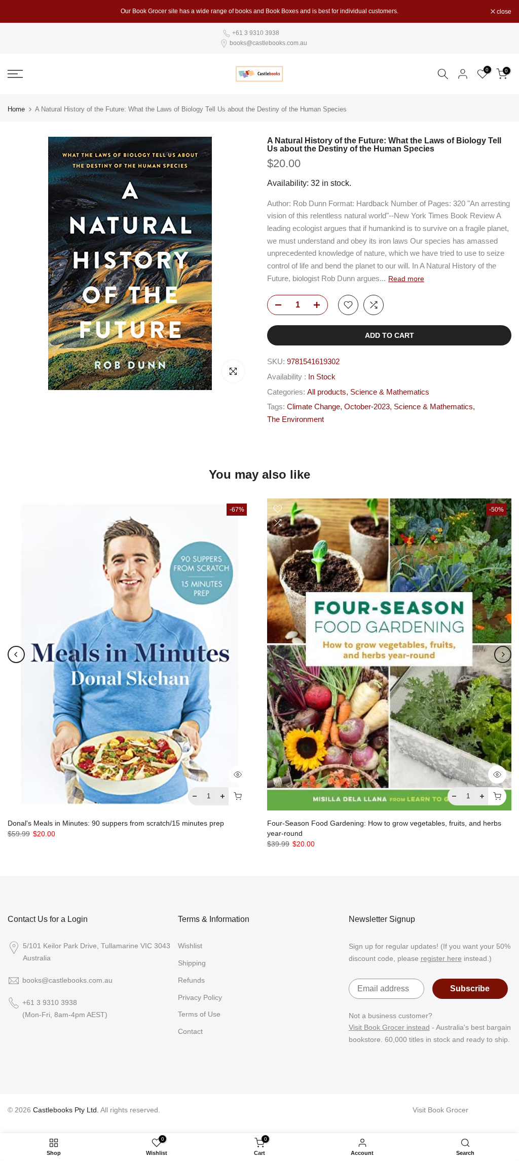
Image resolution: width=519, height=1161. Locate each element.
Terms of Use (199, 1014)
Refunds (191, 980)
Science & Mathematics (389, 392)
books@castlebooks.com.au (268, 43)
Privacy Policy (200, 997)
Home (16, 109)
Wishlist (190, 946)
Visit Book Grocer (440, 1110)
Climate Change (313, 407)
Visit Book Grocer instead (389, 1027)
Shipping (192, 963)
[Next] (502, 654)
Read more (406, 279)
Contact (190, 1031)
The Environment (295, 419)
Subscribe (470, 988)
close (20, 12)
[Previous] (16, 654)
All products (326, 392)
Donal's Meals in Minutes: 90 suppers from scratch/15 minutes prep (116, 823)
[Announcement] (259, 11)
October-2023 (367, 407)
